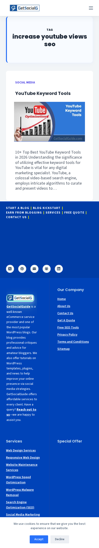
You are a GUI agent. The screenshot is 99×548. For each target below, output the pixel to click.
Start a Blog (17, 208)
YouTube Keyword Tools (43, 93)
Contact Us (16, 217)
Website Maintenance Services (22, 467)
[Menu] (91, 8)
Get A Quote (66, 320)
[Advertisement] (75, 462)
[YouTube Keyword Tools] (49, 122)
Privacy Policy (67, 334)
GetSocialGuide (18, 306)
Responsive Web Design (23, 457)
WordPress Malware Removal (20, 492)
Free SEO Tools (68, 327)
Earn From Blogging (24, 212)
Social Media (25, 82)
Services (53, 212)
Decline (59, 539)
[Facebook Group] (47, 269)
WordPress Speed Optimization (18, 480)
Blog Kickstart (47, 208)
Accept (39, 539)
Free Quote (74, 212)
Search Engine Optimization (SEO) (20, 505)
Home (61, 299)
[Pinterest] (22, 269)
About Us (63, 306)
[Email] (34, 269)
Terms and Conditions (73, 342)
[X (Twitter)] (10, 269)
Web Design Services (21, 450)
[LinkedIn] (59, 269)
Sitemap (63, 349)
